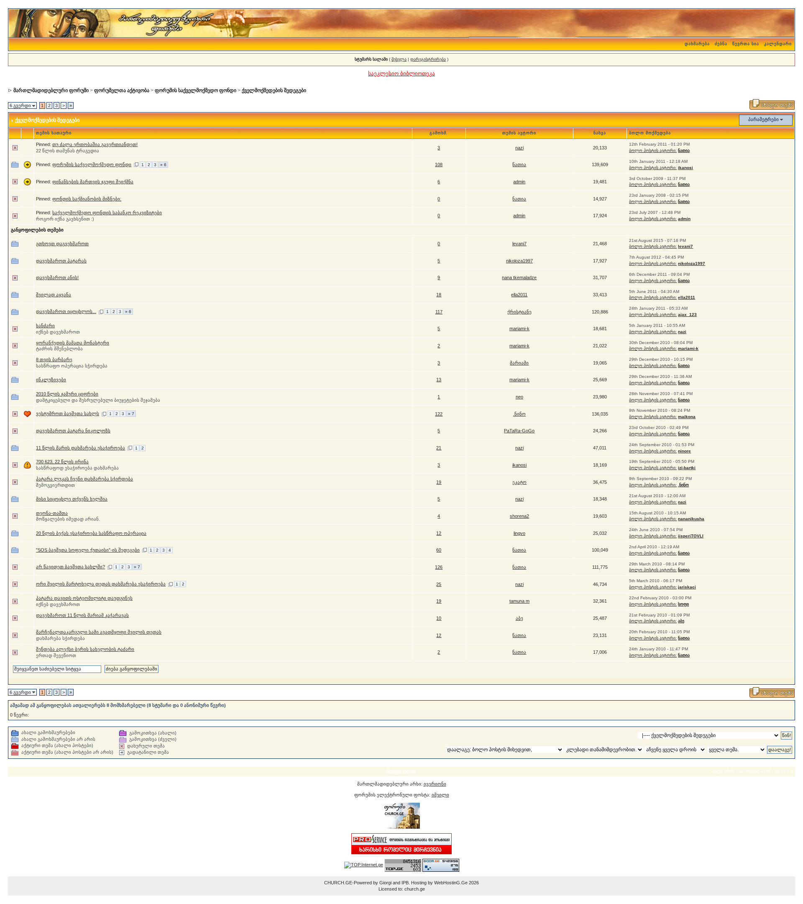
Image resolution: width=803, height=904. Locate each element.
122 (438, 413)
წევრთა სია (745, 43)
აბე (519, 618)
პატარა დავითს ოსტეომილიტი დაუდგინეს (84, 598)
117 (438, 311)
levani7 (519, 243)
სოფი (683, 604)
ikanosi (685, 167)
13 (438, 379)
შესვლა (399, 59)
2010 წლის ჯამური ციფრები (67, 393)
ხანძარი (45, 325)
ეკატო (519, 482)
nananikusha (691, 518)
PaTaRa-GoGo (519, 430)
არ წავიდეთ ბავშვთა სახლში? (70, 566)
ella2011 (519, 294)
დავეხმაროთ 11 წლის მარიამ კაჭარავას (82, 615)
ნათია (684, 150)
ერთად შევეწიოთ (56, 655)
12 (438, 533)
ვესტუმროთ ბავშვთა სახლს (67, 413)
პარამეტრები (763, 119)
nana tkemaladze (519, 277)
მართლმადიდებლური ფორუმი (51, 90)
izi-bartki (687, 467)
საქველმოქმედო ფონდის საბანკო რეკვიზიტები (107, 212)
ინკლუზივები (51, 379)
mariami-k (519, 328)
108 (438, 164)
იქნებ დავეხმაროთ (58, 331)
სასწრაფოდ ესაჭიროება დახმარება (77, 467)
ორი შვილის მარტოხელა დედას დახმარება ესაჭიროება (101, 583)
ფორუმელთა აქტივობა (121, 90)
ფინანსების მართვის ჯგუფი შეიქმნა (92, 181)
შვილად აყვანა (53, 294)
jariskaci (687, 587)
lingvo (519, 533)
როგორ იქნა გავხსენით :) (65, 218)
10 (438, 618)
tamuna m (519, 601)
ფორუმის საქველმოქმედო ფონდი (195, 90)
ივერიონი (435, 783)
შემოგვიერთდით (55, 485)
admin (519, 181)
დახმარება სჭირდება (60, 638)
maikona (687, 416)
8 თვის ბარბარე (54, 359)
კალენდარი (778, 43)
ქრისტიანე (519, 311)
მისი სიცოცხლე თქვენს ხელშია (71, 498)
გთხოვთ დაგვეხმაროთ (62, 243)
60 (438, 549)
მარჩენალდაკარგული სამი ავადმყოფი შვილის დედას (98, 631)
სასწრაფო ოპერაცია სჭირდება (71, 365)
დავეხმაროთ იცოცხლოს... (66, 311)
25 (438, 584)
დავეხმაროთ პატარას (61, 260)
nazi (519, 147)
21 (438, 447)
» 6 (163, 164)
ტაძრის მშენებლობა (59, 348)
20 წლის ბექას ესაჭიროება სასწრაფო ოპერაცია (91, 533)
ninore (684, 451)
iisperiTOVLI (690, 536)
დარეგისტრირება (428, 59)
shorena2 (519, 516)
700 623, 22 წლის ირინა (62, 461)
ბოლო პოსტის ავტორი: (653, 150)
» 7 (131, 413)
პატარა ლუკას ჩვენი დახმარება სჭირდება (84, 478)
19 (438, 482)
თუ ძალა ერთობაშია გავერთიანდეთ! (95, 144)
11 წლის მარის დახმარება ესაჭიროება (80, 447)
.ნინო (519, 413)
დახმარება (697, 43)
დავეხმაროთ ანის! (57, 277)
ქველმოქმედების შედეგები (274, 90)
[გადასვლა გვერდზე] (136, 164)
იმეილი (440, 794)
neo (519, 396)
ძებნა (721, 43)
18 (438, 294)
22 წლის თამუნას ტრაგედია (67, 150)
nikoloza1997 (519, 260)
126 (438, 567)
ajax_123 (687, 314)
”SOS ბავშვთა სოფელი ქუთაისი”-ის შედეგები (88, 549)
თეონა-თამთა (52, 513)
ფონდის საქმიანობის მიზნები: (86, 198)
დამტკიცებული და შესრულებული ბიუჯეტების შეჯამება (98, 400)
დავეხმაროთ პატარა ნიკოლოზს (73, 430)
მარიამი (519, 362)
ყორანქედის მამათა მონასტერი (72, 342)
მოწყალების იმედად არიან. (68, 518)
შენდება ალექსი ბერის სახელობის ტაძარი (85, 649)
